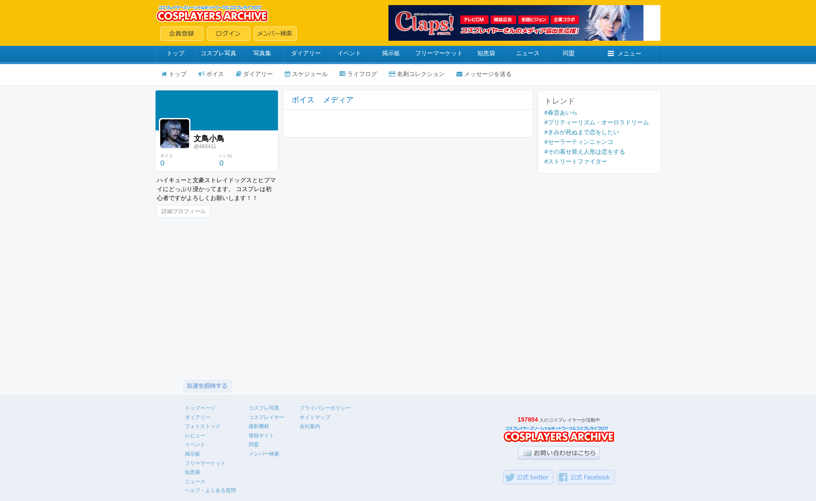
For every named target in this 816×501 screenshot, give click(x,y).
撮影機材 (259, 426)
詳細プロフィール (184, 211)
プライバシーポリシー (325, 408)
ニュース (528, 53)
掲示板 (391, 53)
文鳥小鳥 (209, 138)
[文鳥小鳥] (174, 133)
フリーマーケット (439, 53)
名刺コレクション (421, 73)
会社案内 (310, 426)
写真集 (262, 53)
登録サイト (261, 436)
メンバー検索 (264, 454)
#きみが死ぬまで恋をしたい (581, 132)
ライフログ (362, 73)
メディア (338, 100)
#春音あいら (561, 112)
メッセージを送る (488, 73)
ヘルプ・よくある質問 (210, 490)
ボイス (215, 73)
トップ (175, 53)
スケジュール (310, 73)
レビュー (195, 436)
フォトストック (203, 426)
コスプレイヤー (266, 417)
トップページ (200, 408)
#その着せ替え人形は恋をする (584, 151)
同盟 (569, 53)
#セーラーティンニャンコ (578, 141)
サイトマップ (315, 417)
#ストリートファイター (575, 161)
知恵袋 (486, 53)
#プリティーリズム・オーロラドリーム (596, 122)
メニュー (629, 53)
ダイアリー (306, 53)
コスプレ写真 (218, 53)
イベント (349, 53)
